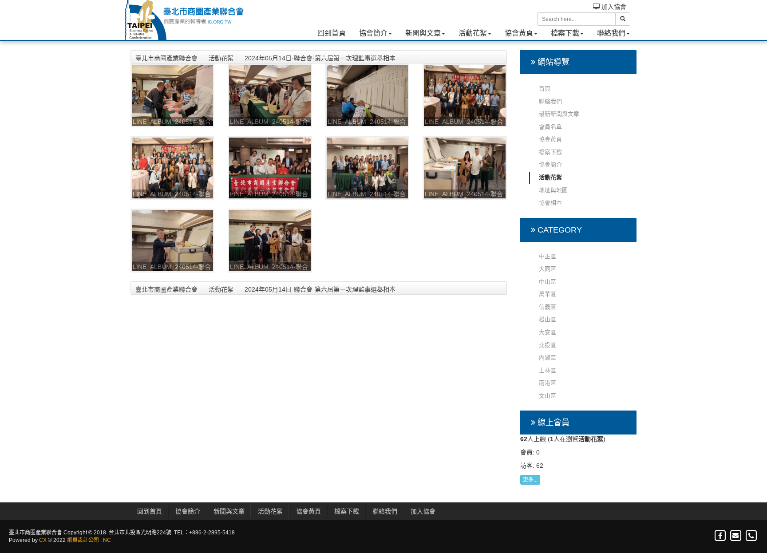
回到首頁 (331, 33)
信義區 (547, 307)
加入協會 (613, 6)
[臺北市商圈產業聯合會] (184, 20)
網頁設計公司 (83, 540)
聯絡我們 (611, 33)
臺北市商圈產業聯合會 (166, 58)
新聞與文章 (423, 33)
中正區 (547, 256)
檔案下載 (565, 33)
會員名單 (550, 126)
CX (43, 540)
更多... (530, 480)
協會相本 (550, 202)
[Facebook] (720, 536)
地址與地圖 (553, 190)
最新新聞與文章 (559, 114)
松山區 (547, 319)
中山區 (547, 281)
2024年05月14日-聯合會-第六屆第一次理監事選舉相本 (320, 58)
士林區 (547, 370)
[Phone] (751, 536)
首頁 (544, 88)
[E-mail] (736, 536)
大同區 (547, 268)
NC (107, 540)
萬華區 (547, 294)
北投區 (547, 345)
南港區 (547, 382)
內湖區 (547, 357)
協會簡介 (373, 33)
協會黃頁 (519, 33)
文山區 (547, 395)
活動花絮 (473, 33)
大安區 (547, 332)
